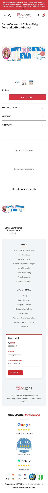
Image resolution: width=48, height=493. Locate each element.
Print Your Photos (24, 255)
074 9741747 (12, 346)
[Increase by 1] (7, 95)
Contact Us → (15, 373)
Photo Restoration (24, 277)
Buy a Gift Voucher (24, 268)
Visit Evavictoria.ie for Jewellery (24, 318)
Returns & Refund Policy (24, 309)
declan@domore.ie (14, 355)
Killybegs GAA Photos (24, 281)
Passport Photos (24, 259)
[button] (42, 53)
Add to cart (27, 97)
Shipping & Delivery (24, 305)
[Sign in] (39, 15)
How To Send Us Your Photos (24, 250)
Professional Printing (24, 273)
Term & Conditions (24, 300)
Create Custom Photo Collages (24, 264)
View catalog (5, 15)
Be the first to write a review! (24, 175)
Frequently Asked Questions (24, 322)
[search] (9, 15)
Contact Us (24, 327)
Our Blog (24, 296)
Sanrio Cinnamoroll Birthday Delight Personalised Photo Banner (13, 229)
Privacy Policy (24, 313)
